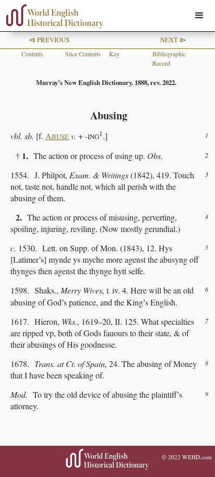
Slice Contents (83, 54)
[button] (199, 15)
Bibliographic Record (169, 58)
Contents (32, 54)
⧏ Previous (49, 39)
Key (114, 54)
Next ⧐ (173, 39)
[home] (52, 16)
